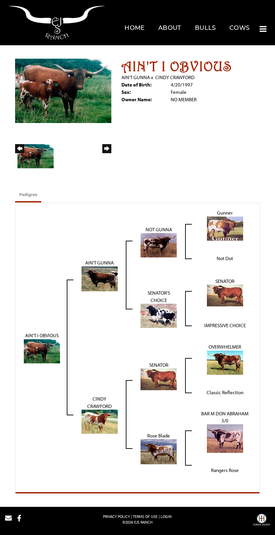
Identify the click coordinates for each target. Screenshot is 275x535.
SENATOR (224, 281)
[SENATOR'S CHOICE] (159, 315)
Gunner (225, 213)
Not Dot (225, 258)
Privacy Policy (116, 516)
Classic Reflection (225, 392)
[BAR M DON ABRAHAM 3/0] (225, 438)
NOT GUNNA (159, 229)
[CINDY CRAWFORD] (99, 421)
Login (166, 516)
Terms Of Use (145, 516)
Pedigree (28, 194)
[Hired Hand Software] (261, 521)
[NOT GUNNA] (159, 244)
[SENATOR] (225, 295)
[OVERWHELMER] (225, 362)
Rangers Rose (225, 470)
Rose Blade (158, 435)
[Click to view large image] (63, 90)
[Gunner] (225, 228)
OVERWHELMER (225, 347)
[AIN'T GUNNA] (99, 278)
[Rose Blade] (159, 451)
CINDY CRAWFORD (175, 77)
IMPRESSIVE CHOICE (225, 325)
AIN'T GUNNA (135, 77)
